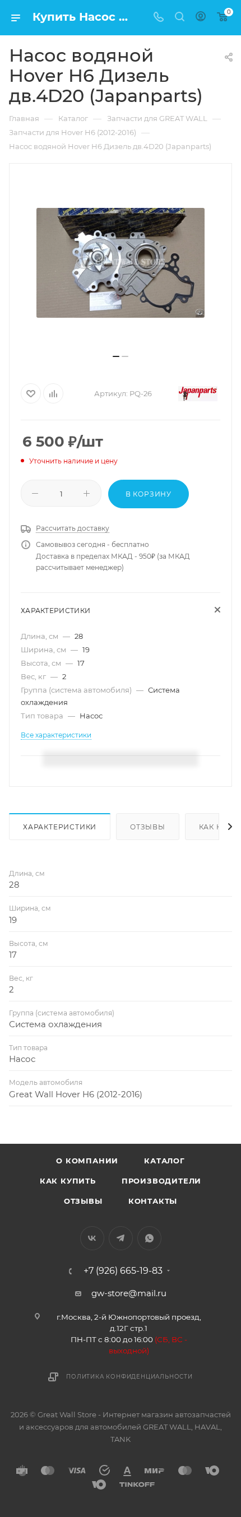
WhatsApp (149, 1238)
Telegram (121, 1238)
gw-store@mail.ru (128, 1293)
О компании (87, 1160)
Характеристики (59, 827)
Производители (161, 1180)
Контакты (152, 1200)
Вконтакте (92, 1238)
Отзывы (147, 827)
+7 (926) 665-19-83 (123, 1271)
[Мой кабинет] (201, 17)
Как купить (68, 1180)
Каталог (164, 1160)
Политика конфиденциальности (129, 1376)
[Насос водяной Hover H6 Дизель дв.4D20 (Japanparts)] (120, 263)
